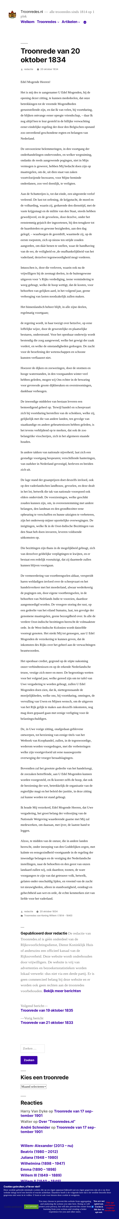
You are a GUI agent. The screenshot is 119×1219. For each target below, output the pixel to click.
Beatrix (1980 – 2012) (39, 1151)
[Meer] (85, 22)
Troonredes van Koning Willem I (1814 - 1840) (48, 915)
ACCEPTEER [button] (31, 1206)
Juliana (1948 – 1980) (39, 1157)
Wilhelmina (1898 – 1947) (43, 1163)
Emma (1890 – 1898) (38, 1169)
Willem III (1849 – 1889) (41, 1175)
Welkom (27, 21)
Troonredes (46, 21)
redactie (28, 69)
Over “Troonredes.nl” (57, 1121)
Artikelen (69, 21)
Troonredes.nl (32, 11)
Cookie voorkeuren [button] (13, 1206)
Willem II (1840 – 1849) (41, 1181)
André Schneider (35, 1127)
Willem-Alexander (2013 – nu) (47, 1145)
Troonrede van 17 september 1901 (57, 1113)
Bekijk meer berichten (62, 991)
